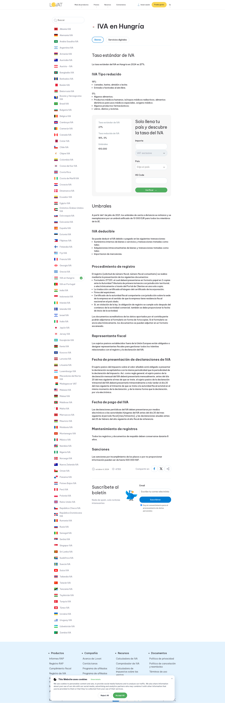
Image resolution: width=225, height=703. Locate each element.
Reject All (105, 695)
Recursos (107, 5)
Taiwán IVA (65, 582)
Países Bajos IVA (68, 483)
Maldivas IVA (66, 402)
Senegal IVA (66, 533)
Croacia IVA (65, 184)
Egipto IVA (65, 203)
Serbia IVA (65, 539)
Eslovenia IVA (66, 222)
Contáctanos (90, 663)
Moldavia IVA (66, 427)
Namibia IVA (65, 446)
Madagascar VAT (68, 383)
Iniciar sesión (145, 5)
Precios (96, 5)
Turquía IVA (65, 601)
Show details (96, 679)
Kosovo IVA (65, 352)
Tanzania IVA (66, 589)
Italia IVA (64, 321)
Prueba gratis (159, 5)
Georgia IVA (65, 265)
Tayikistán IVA (67, 595)
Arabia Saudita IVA (69, 41)
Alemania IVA (66, 35)
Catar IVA (64, 141)
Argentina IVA (66, 47)
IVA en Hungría (67, 278)
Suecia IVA (65, 564)
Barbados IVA (66, 78)
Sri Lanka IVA (66, 551)
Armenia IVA (66, 54)
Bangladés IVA (67, 72)
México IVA (65, 439)
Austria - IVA (66, 66)
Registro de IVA (57, 673)
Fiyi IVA (63, 253)
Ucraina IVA (65, 614)
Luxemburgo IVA (68, 371)
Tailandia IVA (66, 576)
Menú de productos (81, 5)
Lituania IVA (65, 365)
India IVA (64, 290)
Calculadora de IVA (127, 658)
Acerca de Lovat (92, 658)
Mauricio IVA (66, 421)
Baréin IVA (65, 85)
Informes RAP (56, 658)
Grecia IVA (65, 271)
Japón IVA (64, 327)
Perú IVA (64, 489)
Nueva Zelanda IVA (69, 464)
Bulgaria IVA (66, 110)
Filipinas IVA (65, 240)
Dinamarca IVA (67, 190)
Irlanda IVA (65, 302)
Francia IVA (65, 259)
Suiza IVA (64, 570)
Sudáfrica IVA (66, 558)
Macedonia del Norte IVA (70, 377)
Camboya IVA (66, 122)
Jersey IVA (65, 334)
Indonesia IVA (66, 296)
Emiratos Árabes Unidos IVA (72, 209)
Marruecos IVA (67, 414)
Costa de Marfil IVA (69, 178)
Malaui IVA (65, 396)
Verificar (151, 189)
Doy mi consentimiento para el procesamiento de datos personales (155, 508)
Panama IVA (66, 477)
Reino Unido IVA (67, 502)
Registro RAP (56, 663)
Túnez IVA (64, 607)
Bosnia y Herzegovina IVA (70, 97)
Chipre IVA (65, 153)
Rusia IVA (64, 526)
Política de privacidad (161, 658)
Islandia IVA (65, 309)
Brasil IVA (64, 103)
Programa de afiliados (95, 668)
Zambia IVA (65, 632)
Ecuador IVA (66, 197)
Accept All (120, 695)
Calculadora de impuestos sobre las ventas (127, 671)
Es (170, 5)
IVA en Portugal (67, 284)
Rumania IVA (66, 520)
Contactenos (121, 5)
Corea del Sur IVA (68, 166)
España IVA (65, 228)
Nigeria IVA (65, 452)
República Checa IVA (70, 508)
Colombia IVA (66, 159)
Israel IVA (64, 315)
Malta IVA (64, 408)
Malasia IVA (65, 390)
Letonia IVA (65, 358)
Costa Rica (65, 172)
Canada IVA (65, 134)
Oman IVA (64, 470)
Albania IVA (65, 29)
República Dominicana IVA (71, 514)
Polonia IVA (65, 495)
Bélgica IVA (65, 116)
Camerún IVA (66, 128)
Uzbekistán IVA (67, 626)
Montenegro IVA (68, 433)
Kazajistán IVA (67, 340)
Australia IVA (66, 60)
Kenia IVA (64, 346)
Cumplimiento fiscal (60, 668)
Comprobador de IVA (127, 663)
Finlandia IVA (66, 246)
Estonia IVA (65, 234)
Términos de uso (158, 671)
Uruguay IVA (66, 620)
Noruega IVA (66, 458)
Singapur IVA (66, 545)
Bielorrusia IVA (67, 91)
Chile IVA (64, 147)
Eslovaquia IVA (67, 215)
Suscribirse (155, 499)
